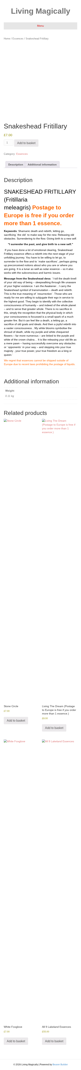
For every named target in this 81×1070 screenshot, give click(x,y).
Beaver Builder (60, 1064)
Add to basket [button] (16, 720)
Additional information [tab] (42, 164)
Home (7, 38)
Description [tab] (15, 164)
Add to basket (26, 143)
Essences (17, 38)
